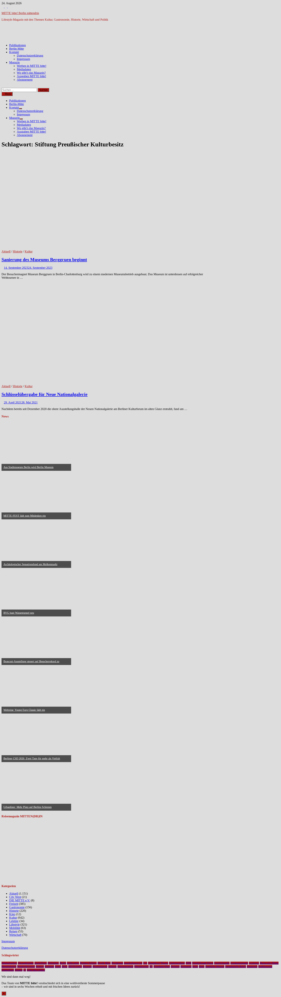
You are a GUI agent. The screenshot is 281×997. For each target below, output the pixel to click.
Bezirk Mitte (104, 963)
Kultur (28, 251)
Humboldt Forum (26, 966)
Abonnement (24, 79)
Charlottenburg (177, 963)
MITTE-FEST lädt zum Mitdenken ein (24, 515)
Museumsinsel (100, 966)
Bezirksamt (117, 963)
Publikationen (17, 45)
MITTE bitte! (75, 966)
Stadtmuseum (265, 966)
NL (151, 966)
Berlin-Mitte (16, 48)
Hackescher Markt (269, 963)
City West (15, 897)
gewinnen (254, 963)
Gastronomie (17, 907)
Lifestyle (14, 924)
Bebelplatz (53, 963)
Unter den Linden (36, 970)
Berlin (63, 963)
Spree (202, 966)
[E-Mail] (9, 6)
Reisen (13, 931)
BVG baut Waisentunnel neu (18, 612)
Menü (8, 94)
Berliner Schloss (88, 963)
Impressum (23, 59)
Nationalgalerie (125, 966)
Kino (12, 914)
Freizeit (13, 903)
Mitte (64, 966)
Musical (112, 966)
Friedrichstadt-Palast (202, 963)
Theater (19, 970)
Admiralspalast (9, 963)
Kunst (58, 966)
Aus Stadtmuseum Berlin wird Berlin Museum (28, 467)
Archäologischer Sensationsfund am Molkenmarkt (30, 564)
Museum (87, 966)
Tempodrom (8, 970)
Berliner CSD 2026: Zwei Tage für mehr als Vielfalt (31, 758)
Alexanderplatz (26, 963)
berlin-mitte (73, 963)
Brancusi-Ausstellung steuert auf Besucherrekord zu (31, 661)
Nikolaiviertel (141, 966)
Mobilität (14, 928)
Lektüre (14, 921)
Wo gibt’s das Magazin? (31, 72)
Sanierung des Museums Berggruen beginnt (44, 259)
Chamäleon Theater (158, 963)
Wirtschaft (15, 934)
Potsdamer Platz (161, 966)
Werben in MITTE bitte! (31, 65)
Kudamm (49, 966)
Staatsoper (252, 966)
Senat (195, 966)
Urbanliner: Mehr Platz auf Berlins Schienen (27, 807)
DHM (188, 963)
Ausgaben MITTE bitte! (31, 76)
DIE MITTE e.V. (19, 900)
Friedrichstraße (222, 963)
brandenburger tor (133, 963)
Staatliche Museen (214, 966)
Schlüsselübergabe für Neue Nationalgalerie (45, 394)
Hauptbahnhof (9, 966)
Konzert (40, 966)
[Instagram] (6, 6)
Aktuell (6, 251)
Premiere (175, 966)
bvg (145, 963)
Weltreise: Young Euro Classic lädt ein (24, 710)
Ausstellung (40, 963)
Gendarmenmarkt (239, 963)
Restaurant (186, 966)
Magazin (14, 62)
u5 (24, 970)
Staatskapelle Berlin (235, 966)
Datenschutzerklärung (30, 55)
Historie (17, 251)
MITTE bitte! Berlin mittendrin (20, 13)
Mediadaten (24, 69)
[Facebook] (3, 6)
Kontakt (14, 52)
